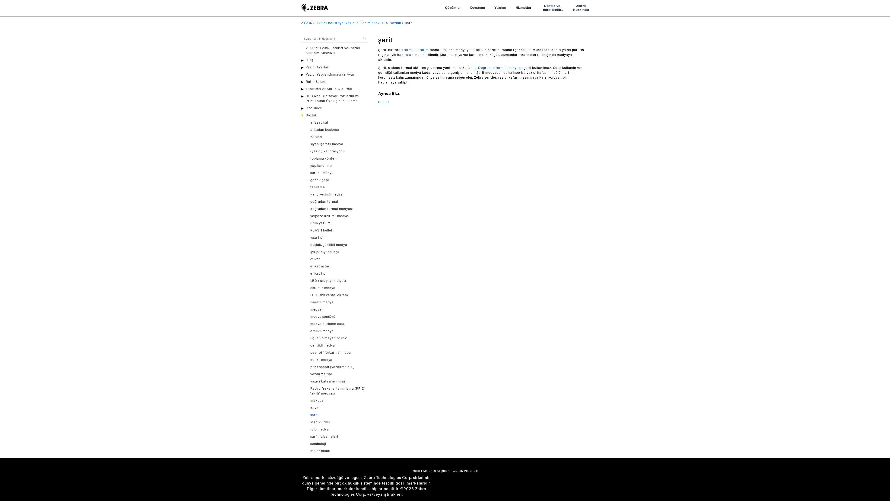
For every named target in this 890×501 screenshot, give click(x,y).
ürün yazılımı (320, 223)
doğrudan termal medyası (331, 209)
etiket (315, 259)
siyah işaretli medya (326, 144)
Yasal (416, 470)
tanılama (317, 187)
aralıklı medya (322, 331)
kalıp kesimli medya (326, 194)
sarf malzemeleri (324, 436)
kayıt (314, 408)
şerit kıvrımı (320, 422)
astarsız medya (322, 288)
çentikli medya (322, 345)
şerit (314, 415)
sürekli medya (322, 173)
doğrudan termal (324, 201)
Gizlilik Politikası (465, 470)
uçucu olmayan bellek (328, 338)
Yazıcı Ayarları (318, 67)
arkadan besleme (324, 130)
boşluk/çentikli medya (328, 245)
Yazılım (500, 8)
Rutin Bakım (316, 82)
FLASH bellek (321, 230)
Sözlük (395, 23)
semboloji (318, 444)
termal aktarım (416, 50)
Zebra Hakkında (581, 8)
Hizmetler (523, 8)
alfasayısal (319, 122)
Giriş (309, 60)
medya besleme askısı (328, 324)
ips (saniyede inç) (324, 252)
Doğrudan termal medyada (500, 68)
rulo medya (319, 429)
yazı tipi (316, 237)
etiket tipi (318, 273)
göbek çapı (319, 180)
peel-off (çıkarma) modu (330, 352)
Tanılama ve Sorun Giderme (329, 89)
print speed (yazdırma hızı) (332, 367)
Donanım (477, 8)
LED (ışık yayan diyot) (328, 281)
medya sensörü (322, 316)
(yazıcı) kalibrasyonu (327, 151)
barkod (316, 137)
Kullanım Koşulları (436, 470)
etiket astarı (320, 266)
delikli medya (321, 360)
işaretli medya (322, 302)
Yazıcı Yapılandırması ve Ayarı (330, 74)
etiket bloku (320, 451)
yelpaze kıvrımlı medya (329, 216)
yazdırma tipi (321, 374)
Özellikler (314, 108)
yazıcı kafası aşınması (328, 381)
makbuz (317, 400)
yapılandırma (321, 165)
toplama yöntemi (324, 158)
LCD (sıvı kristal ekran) (329, 295)
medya (315, 309)
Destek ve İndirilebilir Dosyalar (552, 8)
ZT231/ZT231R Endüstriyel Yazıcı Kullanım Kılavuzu (343, 23)
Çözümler (453, 8)
